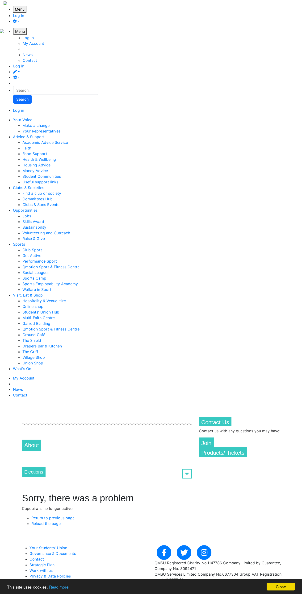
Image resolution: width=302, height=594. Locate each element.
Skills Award (33, 221)
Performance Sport (39, 261)
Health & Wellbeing (39, 159)
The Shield (31, 340)
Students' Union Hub (40, 312)
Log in (18, 15)
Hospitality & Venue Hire (44, 300)
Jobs (26, 216)
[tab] (107, 472)
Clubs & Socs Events (40, 204)
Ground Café (33, 334)
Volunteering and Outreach (46, 233)
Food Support (34, 153)
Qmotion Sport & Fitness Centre (51, 266)
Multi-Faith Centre (38, 317)
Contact (30, 60)
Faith (26, 148)
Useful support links (40, 182)
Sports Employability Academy (50, 283)
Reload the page (46, 523)
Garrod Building (36, 323)
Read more (58, 587)
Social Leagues (35, 272)
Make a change (36, 125)
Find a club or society (41, 193)
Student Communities (41, 176)
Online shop (32, 306)
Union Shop (32, 363)
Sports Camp (34, 278)
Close (281, 587)
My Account (33, 43)
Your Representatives (41, 131)
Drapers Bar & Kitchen (42, 346)
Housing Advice (36, 165)
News (28, 54)
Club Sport (32, 250)
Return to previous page (53, 518)
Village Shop (33, 357)
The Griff (30, 351)
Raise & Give (33, 238)
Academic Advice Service (45, 142)
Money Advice (35, 170)
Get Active (31, 255)
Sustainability (34, 227)
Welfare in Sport (36, 289)
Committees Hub (37, 199)
